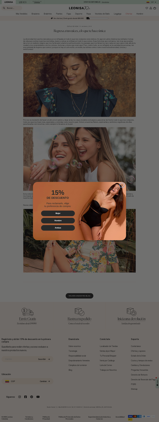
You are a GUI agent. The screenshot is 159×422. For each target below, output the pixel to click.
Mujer (58, 213)
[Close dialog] (122, 185)
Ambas (58, 228)
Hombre (58, 221)
